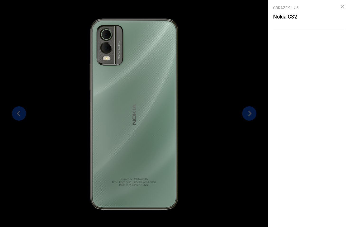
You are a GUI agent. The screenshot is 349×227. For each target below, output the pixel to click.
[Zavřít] (342, 7)
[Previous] (19, 113)
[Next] (249, 113)
